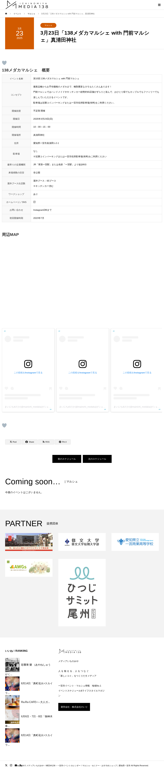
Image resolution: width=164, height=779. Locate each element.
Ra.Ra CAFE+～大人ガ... (35, 702)
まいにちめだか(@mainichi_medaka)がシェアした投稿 (32, 406)
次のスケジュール (97, 459)
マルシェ (48, 25)
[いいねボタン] (4, 62)
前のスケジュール (67, 459)
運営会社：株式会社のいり (74, 707)
